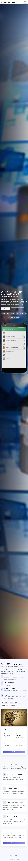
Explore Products (17, 309)
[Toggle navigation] (25, 2)
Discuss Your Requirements (14, 843)
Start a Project (14, 752)
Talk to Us (5, 309)
